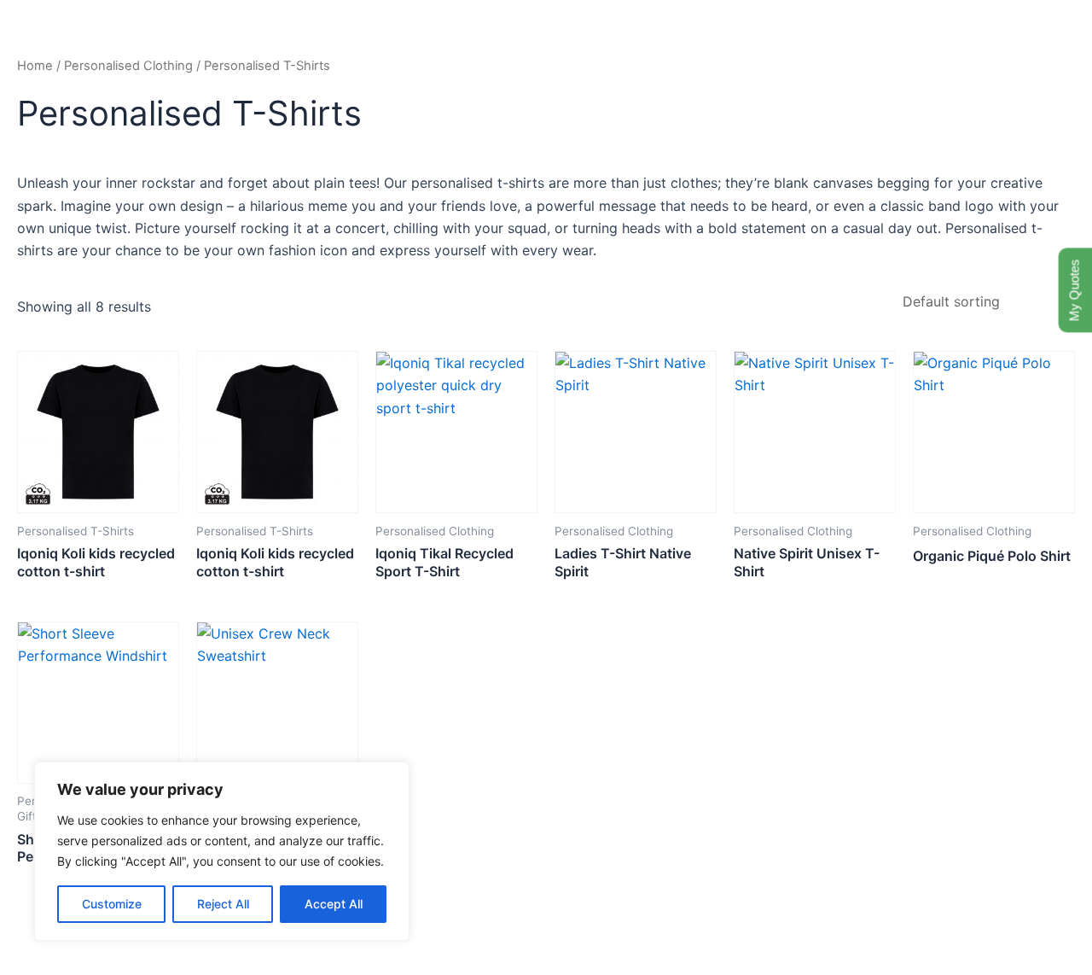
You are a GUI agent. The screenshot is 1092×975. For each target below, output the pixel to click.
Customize (112, 903)
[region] (222, 851)
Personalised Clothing (128, 65)
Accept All (334, 903)
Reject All (223, 903)
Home (35, 65)
